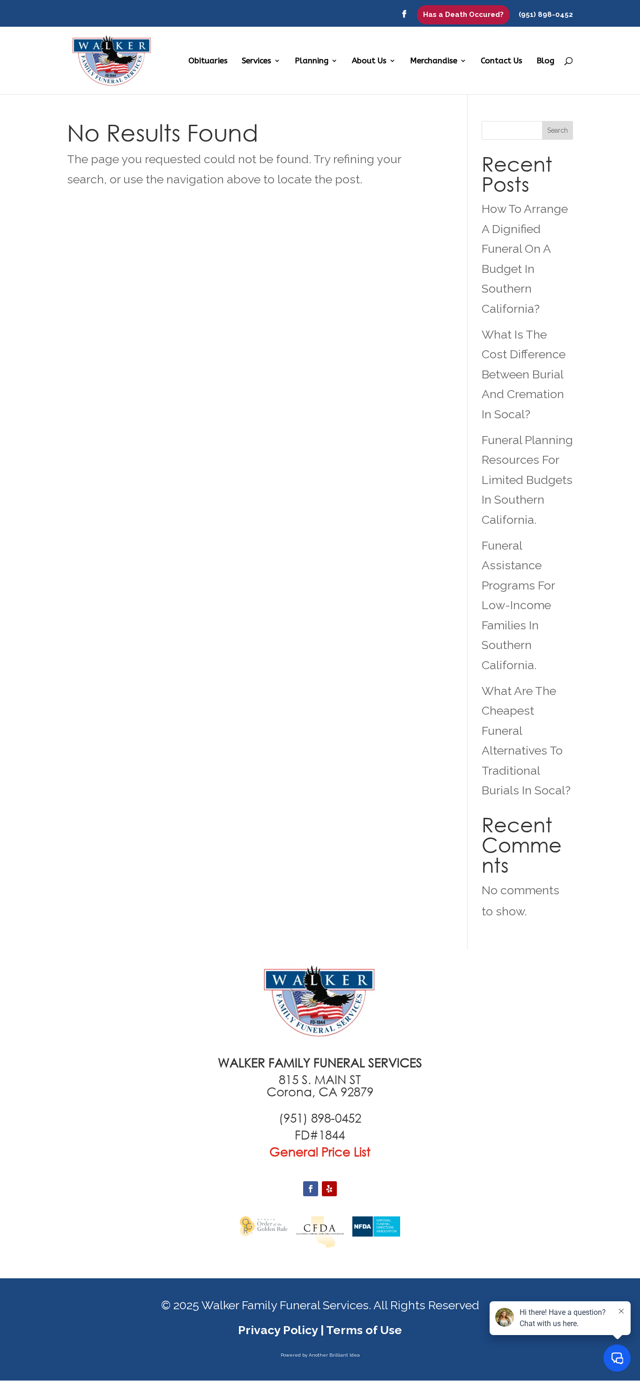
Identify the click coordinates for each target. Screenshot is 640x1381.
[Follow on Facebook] (310, 1188)
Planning (311, 61)
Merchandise (433, 61)
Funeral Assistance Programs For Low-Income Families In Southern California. (518, 605)
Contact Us (501, 61)
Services (256, 61)
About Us (369, 61)
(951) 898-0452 (546, 15)
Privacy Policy (278, 1330)
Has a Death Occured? (463, 14)
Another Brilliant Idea (334, 1355)
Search (557, 130)
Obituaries (208, 61)
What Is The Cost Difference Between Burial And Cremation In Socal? (524, 374)
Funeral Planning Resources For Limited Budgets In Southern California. (527, 480)
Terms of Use (364, 1330)
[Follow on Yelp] (329, 1188)
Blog (545, 61)
